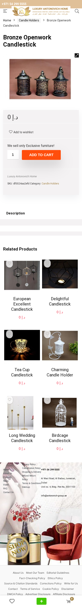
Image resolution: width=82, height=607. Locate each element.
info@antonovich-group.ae (54, 495)
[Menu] (5, 11)
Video (6, 484)
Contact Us (8, 492)
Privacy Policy (29, 464)
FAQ (5, 488)
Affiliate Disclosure (64, 594)
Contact (13, 588)
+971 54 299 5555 (14, 4)
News (6, 481)
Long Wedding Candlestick (22, 438)
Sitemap (26, 487)
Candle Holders (29, 20)
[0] (68, 601)
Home (7, 20)
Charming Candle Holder (60, 372)
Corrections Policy (51, 583)
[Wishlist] (13, 601)
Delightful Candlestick (60, 301)
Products (7, 477)
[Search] (77, 11)
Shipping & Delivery (31, 472)
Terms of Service (30, 588)
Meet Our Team (35, 572)
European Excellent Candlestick (22, 304)
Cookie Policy (50, 588)
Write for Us (71, 583)
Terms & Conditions (31, 483)
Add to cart (41, 155)
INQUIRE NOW (41, 601)
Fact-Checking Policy (32, 578)
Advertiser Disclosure (37, 594)
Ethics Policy (55, 578)
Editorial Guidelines (58, 572)
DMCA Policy (15, 594)
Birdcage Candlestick (60, 438)
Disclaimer (67, 588)
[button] (77, 55)
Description (15, 213)
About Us (7, 473)
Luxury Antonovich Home (22, 176)
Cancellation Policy (31, 468)
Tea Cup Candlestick (22, 372)
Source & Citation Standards (20, 583)
